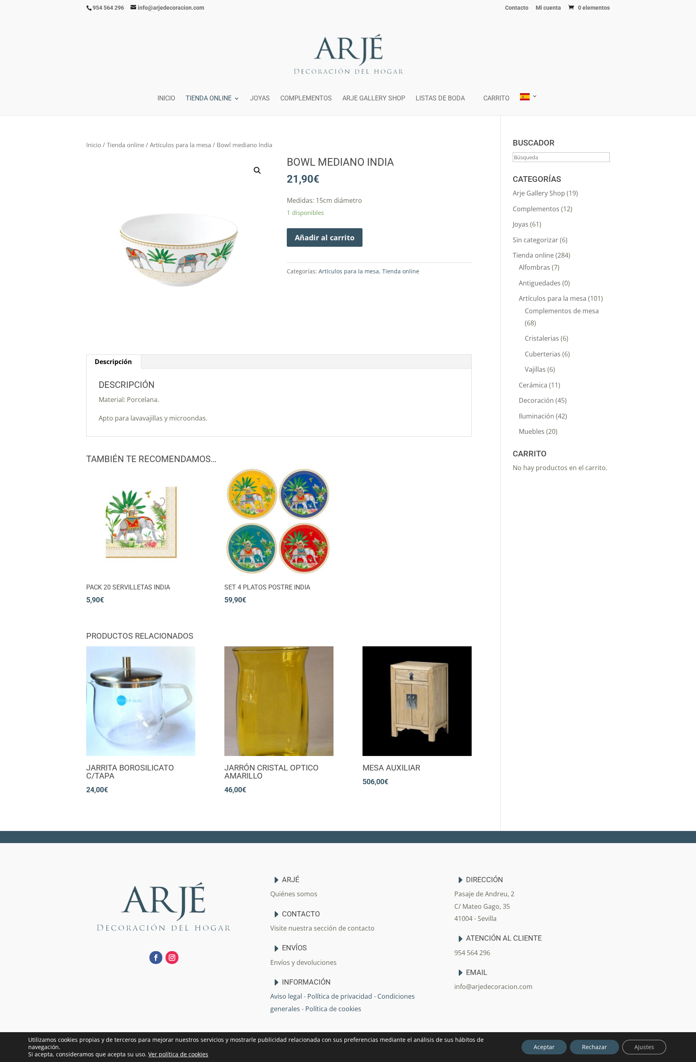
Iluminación (536, 416)
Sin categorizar (535, 239)
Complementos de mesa (562, 310)
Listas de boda (440, 99)
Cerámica (533, 385)
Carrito (496, 99)
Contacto (516, 8)
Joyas (260, 99)
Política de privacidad (339, 996)
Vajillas (535, 369)
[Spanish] (529, 104)
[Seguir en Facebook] (155, 957)
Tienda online (209, 99)
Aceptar (544, 1047)
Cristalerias (542, 338)
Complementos (306, 99)
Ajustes (644, 1047)
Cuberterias (543, 354)
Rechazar (594, 1047)
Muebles (532, 431)
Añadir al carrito (324, 237)
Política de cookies (333, 1008)
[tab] (113, 362)
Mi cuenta (548, 8)
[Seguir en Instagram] (172, 957)
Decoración (536, 400)
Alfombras (534, 267)
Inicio (166, 99)
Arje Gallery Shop (373, 99)
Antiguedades (540, 283)
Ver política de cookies (178, 1054)
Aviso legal (286, 996)
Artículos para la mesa (180, 145)
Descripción (113, 361)
